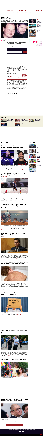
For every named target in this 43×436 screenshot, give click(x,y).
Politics (13, 12)
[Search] (35, 10)
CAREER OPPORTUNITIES (14, 429)
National (38, 24)
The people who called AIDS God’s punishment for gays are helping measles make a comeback (14, 262)
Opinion (30, 12)
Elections (38, 149)
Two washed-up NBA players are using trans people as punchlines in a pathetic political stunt (14, 146)
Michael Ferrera (6, 176)
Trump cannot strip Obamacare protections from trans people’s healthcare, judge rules (39, 27)
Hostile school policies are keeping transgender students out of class (39, 167)
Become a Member (24, 75)
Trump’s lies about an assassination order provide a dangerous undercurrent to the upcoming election (24, 125)
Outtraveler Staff (5, 39)
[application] (35, 42)
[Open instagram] (12, 10)
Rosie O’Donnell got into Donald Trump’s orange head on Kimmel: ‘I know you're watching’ (39, 22)
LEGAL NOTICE (34, 429)
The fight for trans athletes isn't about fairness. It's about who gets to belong (13, 174)
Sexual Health (38, 159)
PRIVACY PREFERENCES (27, 429)
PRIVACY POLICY (23, 429)
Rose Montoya (3, 176)
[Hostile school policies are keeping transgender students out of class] (32, 165)
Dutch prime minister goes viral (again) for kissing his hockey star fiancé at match (39, 157)
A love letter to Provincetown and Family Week (13, 359)
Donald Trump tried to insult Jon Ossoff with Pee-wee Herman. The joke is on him (10, 124)
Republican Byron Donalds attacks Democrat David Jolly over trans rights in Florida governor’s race (39, 153)
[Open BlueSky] (9, 10)
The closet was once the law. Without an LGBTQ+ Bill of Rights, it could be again (14, 293)
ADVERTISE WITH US (19, 429)
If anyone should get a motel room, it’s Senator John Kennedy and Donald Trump (24, 120)
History (26, 12)
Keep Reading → (23, 169)
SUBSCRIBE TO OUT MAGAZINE (3, 10)
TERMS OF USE (31, 429)
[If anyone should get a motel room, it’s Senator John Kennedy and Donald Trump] (17, 120)
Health (22, 12)
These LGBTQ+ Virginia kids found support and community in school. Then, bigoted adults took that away (14, 206)
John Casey (3, 236)
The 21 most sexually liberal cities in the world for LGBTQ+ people (39, 162)
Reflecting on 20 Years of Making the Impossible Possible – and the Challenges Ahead (38, 120)
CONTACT (9, 429)
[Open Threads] (10, 10)
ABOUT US (11, 429)
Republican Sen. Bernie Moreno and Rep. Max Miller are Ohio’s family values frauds (13, 234)
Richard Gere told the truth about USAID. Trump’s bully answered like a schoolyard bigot (14, 399)
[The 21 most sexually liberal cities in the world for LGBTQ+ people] (32, 160)
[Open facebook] (8, 10)
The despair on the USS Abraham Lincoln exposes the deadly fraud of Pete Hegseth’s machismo (10, 121)
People (37, 154)
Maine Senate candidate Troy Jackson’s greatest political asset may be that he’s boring (14, 331)
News (17, 12)
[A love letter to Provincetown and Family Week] (14, 369)
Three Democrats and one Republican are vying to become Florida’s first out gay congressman (39, 172)
